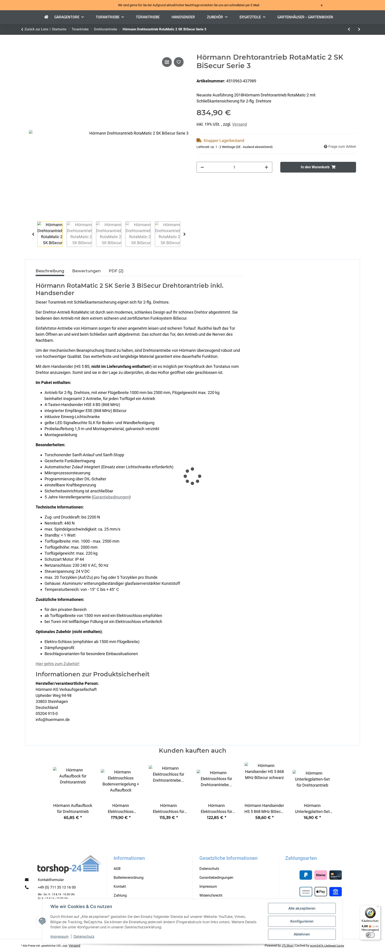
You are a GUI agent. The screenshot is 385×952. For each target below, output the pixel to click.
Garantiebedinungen (111, 497)
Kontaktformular (51, 880)
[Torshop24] (49, 17)
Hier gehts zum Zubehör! (58, 663)
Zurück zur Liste (36, 29)
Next (184, 234)
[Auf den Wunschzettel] (179, 62)
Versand (239, 124)
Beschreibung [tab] (50, 271)
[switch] (370, 935)
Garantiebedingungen (216, 877)
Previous (33, 234)
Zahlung (120, 895)
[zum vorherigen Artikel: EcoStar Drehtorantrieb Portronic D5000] (349, 29)
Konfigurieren (301, 921)
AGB (117, 869)
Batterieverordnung (128, 877)
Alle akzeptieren (301, 908)
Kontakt (120, 886)
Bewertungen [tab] (86, 271)
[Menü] (378, 907)
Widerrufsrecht (210, 895)
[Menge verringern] (202, 167)
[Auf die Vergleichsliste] (167, 62)
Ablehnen (302, 934)
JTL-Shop (288, 945)
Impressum (59, 936)
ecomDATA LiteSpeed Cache (327, 945)
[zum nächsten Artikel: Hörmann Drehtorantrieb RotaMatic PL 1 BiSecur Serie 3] (359, 29)
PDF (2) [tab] (116, 271)
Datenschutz (84, 936)
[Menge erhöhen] (266, 167)
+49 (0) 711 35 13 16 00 (57, 887)
